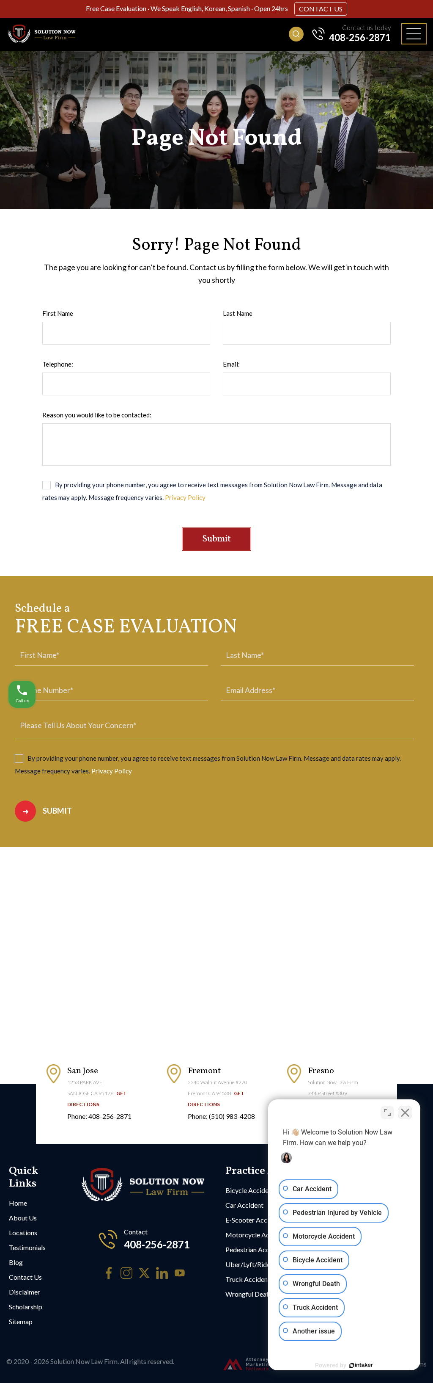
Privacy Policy (185, 497)
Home (18, 1203)
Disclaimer (24, 1292)
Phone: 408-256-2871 (99, 1116)
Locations (23, 1232)
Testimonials (27, 1247)
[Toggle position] (387, 1112)
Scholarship (25, 1307)
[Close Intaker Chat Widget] (405, 1112)
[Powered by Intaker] (361, 1365)
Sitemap (21, 1321)
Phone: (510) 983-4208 (221, 1116)
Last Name (237, 313)
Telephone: (57, 364)
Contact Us (321, 9)
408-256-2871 (360, 37)
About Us (23, 1218)
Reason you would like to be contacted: (96, 415)
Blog (16, 1262)
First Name (57, 313)
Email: (231, 364)
